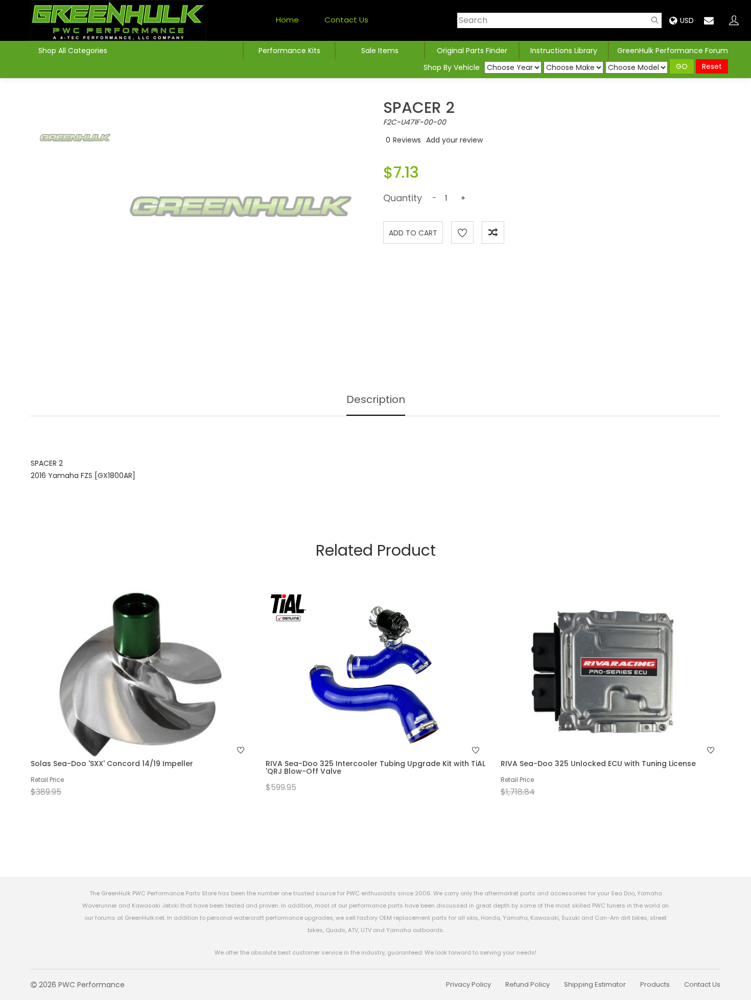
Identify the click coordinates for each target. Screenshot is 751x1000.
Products (655, 984)
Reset (712, 66)
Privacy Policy (468, 984)
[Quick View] (127, 694)
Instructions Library (563, 50)
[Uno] (118, 20)
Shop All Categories (72, 50)
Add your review (454, 140)
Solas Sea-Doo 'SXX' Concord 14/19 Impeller (112, 763)
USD (687, 20)
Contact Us (346, 19)
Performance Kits (289, 50)
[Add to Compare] (493, 232)
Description (375, 399)
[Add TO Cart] (154, 694)
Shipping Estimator (595, 984)
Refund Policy (527, 984)
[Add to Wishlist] (462, 232)
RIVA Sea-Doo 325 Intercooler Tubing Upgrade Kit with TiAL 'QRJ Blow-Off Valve (375, 767)
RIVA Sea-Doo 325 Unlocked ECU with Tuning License (598, 763)
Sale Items (379, 50)
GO (682, 66)
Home (287, 19)
